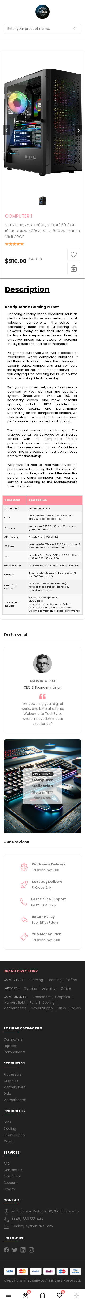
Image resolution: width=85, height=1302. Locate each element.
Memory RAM (14, 1002)
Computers (13, 1039)
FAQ (7, 1163)
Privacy (9, 1189)
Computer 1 (18, 216)
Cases (76, 1008)
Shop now (42, 798)
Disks (62, 1008)
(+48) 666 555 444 (28, 1218)
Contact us (13, 1169)
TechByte (35, 1280)
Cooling (48, 1002)
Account (11, 1182)
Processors (42, 996)
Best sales (12, 1176)
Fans (33, 1002)
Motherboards (15, 1008)
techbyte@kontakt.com (32, 1226)
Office (71, 979)
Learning (55, 979)
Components (15, 1052)
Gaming (36, 979)
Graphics (62, 996)
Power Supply (42, 1008)
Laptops (10, 1045)
